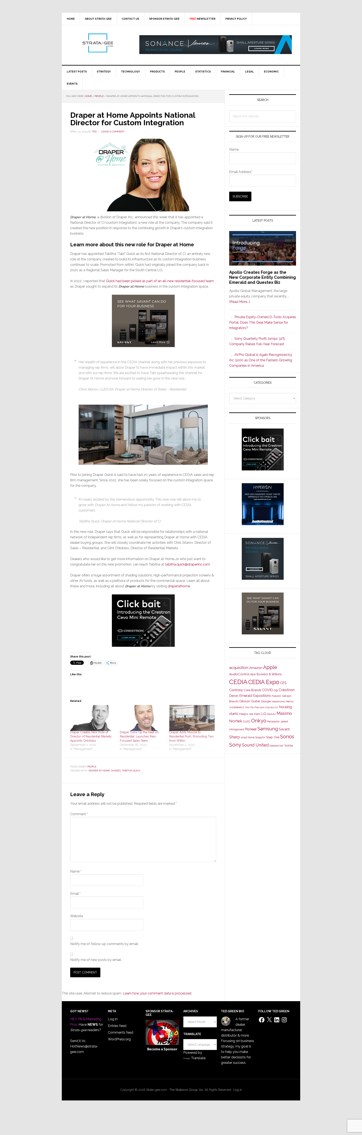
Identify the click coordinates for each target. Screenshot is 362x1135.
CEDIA (238, 682)
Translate (198, 1058)
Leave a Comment (112, 131)
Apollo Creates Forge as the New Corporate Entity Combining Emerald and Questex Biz (262, 277)
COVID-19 (270, 690)
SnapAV (260, 737)
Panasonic (273, 721)
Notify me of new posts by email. (96, 960)
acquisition (238, 667)
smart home (247, 737)
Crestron (287, 690)
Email (75, 894)
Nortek (235, 721)
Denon (233, 695)
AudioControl (239, 674)
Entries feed (117, 1026)
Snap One (272, 737)
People (91, 766)
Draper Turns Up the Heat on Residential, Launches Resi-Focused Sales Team (139, 736)
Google (266, 701)
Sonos (287, 737)
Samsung (267, 728)
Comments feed (120, 1032)
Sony (235, 745)
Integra (243, 713)
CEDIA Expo (263, 682)
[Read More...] (239, 302)
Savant (284, 729)
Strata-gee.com (97, 43)
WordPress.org (119, 1039)
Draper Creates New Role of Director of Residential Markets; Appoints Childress (91, 736)
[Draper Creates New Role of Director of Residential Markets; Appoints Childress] (93, 718)
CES (283, 683)
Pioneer (251, 729)
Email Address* (240, 172)
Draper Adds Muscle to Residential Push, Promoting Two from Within (191, 736)
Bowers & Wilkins (269, 674)
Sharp (234, 737)
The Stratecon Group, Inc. (187, 1089)
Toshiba (288, 745)
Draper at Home (99, 770)
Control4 (236, 690)
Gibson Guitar (249, 701)
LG (263, 714)
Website (76, 916)
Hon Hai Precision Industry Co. (261, 707)
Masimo (284, 713)
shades (116, 770)
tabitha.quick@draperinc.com (187, 564)
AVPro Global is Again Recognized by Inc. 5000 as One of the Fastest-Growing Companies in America (260, 360)
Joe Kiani (254, 713)
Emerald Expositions (255, 696)
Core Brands (252, 690)
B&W (253, 674)
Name (75, 871)
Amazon (255, 668)
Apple (270, 667)
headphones (278, 701)
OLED (246, 721)
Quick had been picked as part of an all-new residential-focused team (160, 281)
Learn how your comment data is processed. (157, 993)
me (187, 586)
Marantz (271, 714)
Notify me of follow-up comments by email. (104, 944)
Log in (113, 1019)
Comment (79, 814)
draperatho (176, 586)
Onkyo (258, 721)
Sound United (255, 745)
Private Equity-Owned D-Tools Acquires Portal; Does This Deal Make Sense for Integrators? (262, 322)
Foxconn (276, 696)
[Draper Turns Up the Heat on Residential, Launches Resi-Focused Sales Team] (142, 718)
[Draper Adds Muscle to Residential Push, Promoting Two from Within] (192, 718)
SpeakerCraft (276, 745)
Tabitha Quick (131, 770)
